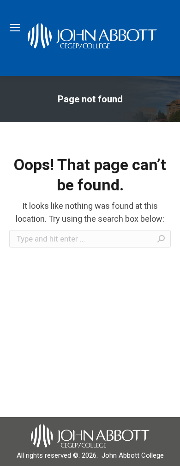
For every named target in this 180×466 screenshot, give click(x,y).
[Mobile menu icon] (14, 27)
